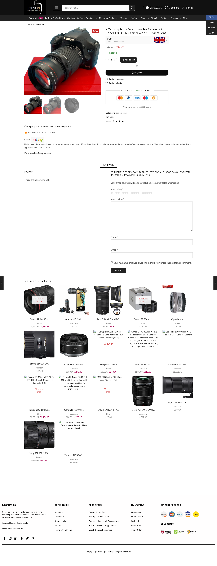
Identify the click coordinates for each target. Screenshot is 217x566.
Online (164, 18)
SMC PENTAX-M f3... (108, 409)
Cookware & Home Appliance (81, 18)
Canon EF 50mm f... (143, 319)
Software (175, 18)
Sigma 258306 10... (39, 363)
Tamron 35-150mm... (39, 409)
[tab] (108, 165)
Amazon (74, 323)
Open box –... (177, 319)
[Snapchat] (21, 538)
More (185, 18)
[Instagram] (10, 538)
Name (114, 236)
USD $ (210, 22)
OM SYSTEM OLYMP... (143, 409)
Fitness (144, 18)
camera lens (40, 24)
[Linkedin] (16, 538)
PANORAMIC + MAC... (108, 319)
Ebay (39, 323)
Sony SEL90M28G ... (39, 453)
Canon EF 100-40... (177, 364)
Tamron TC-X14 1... (74, 455)
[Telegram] (33, 538)
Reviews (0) (109, 165)
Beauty (123, 18)
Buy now (138, 72)
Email (114, 249)
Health (134, 18)
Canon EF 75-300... (143, 364)
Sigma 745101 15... (177, 402)
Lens (112, 117)
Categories (36, 18)
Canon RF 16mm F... (74, 364)
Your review (117, 199)
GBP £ (210, 16)
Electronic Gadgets (107, 18)
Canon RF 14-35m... (39, 319)
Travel (154, 18)
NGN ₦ (210, 27)
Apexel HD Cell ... (74, 319)
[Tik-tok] (27, 538)
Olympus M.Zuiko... (108, 364)
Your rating (117, 189)
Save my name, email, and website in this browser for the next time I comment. (152, 262)
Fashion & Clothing (54, 18)
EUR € (210, 32)
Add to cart (130, 59)
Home (29, 24)
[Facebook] (4, 538)
